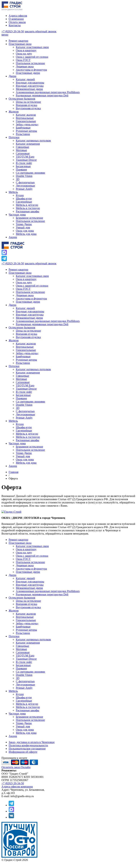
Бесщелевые (23, 395)
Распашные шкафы (27, 440)
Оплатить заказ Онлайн (16, 767)
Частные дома (17, 443)
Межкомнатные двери (29, 317)
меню (4, 34)
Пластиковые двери (28, 301)
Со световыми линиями (30, 401)
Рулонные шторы (26, 359)
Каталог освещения (28, 372)
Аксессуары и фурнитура (31, 298)
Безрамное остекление (29, 446)
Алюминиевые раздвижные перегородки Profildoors (48, 321)
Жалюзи (14, 340)
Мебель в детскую (27, 433)
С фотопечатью (25, 411)
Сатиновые (23, 382)
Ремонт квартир (18, 269)
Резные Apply (24, 417)
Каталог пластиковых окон (32, 275)
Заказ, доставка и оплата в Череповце (32, 742)
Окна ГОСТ (23, 288)
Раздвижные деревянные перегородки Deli (42, 324)
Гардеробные (24, 430)
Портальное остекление (30, 292)
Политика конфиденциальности (28, 745)
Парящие (21, 398)
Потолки (14, 366)
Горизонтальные (26, 350)
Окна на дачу (24, 282)
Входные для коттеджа (29, 314)
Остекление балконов (22, 327)
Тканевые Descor (26, 388)
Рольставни (23, 362)
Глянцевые (22, 375)
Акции (13, 465)
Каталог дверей (25, 308)
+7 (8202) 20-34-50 (12, 31)
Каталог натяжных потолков (33, 369)
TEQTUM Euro (25, 385)
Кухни (20, 424)
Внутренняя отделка (28, 337)
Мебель (13, 420)
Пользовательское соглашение (27, 748)
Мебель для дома (26, 462)
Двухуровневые (25, 414)
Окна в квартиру (26, 279)
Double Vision (24, 404)
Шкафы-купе (24, 427)
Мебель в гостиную (28, 436)
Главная (13, 472)
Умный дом (23, 456)
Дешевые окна (25, 295)
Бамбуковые (23, 356)
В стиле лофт (24, 391)
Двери (12, 304)
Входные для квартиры (30, 311)
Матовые (21, 379)
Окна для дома (25, 459)
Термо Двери (24, 453)
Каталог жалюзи (26, 343)
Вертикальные (25, 346)
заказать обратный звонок (40, 31)
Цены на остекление (28, 330)
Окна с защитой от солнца (32, 285)
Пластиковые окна (20, 272)
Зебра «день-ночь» (27, 353)
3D (17, 407)
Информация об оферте (23, 751)
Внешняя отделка (26, 333)
